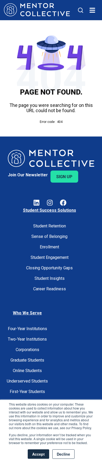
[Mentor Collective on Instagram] (50, 203)
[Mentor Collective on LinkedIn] (36, 203)
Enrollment (49, 246)
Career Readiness (49, 288)
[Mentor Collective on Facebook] (63, 203)
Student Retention (49, 225)
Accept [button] (38, 454)
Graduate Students (27, 360)
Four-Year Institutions (27, 328)
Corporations (27, 349)
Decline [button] (63, 454)
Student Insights (50, 278)
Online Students (27, 370)
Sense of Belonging (49, 236)
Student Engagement (50, 257)
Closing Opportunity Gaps (49, 267)
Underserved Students (27, 381)
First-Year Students (27, 391)
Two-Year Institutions (27, 339)
